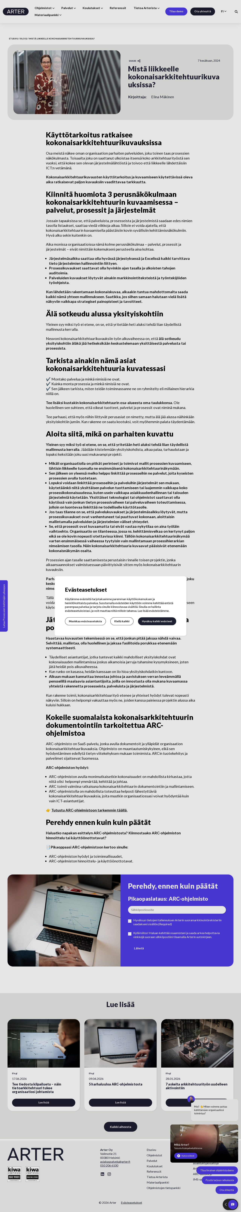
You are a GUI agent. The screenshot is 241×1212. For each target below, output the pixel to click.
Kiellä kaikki (122, 621)
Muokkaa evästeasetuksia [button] (85, 621)
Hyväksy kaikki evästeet (157, 621)
